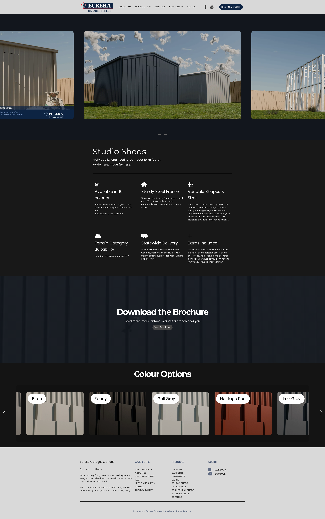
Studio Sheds (180, 483)
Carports (178, 473)
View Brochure (163, 327)
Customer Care (144, 476)
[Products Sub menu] (150, 6)
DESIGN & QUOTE (231, 7)
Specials (160, 6)
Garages (177, 469)
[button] (159, 134)
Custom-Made (143, 469)
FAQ (137, 480)
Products (141, 6)
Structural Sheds (183, 490)
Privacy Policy (144, 490)
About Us (125, 6)
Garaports (178, 476)
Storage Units (180, 493)
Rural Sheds (179, 486)
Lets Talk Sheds (145, 483)
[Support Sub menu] (182, 6)
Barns (175, 480)
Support (174, 6)
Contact (192, 6)
